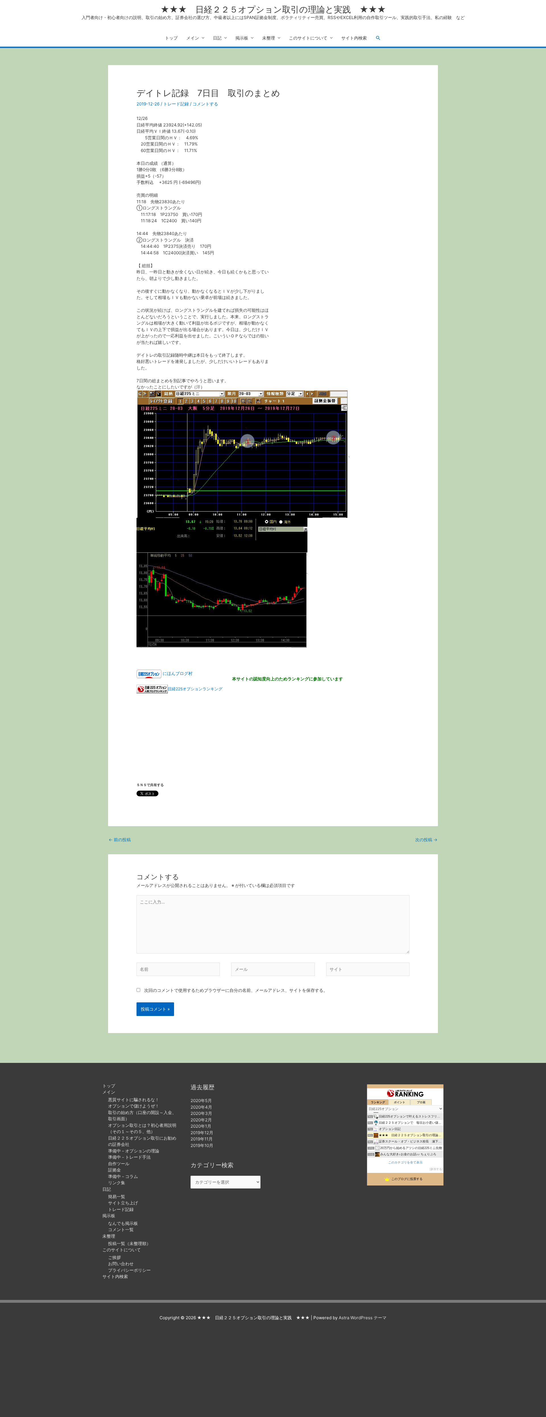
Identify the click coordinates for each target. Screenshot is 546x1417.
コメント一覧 (121, 1229)
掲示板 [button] (241, 38)
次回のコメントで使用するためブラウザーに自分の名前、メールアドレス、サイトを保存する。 (236, 990)
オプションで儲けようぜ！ (133, 1106)
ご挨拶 (114, 1257)
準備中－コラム (123, 1176)
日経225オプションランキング (195, 689)
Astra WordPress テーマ (362, 1317)
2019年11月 (202, 1139)
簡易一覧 (116, 1196)
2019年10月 (202, 1145)
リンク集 (116, 1182)
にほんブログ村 (178, 673)
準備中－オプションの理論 (133, 1151)
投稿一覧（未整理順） (129, 1243)
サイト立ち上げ (123, 1203)
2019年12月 (202, 1132)
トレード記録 (176, 104)
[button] (378, 38)
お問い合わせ (121, 1263)
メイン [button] (192, 38)
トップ (171, 38)
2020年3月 (201, 1113)
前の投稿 (120, 839)
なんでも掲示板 (123, 1223)
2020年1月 (201, 1126)
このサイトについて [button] (308, 38)
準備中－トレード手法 (129, 1157)
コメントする (205, 104)
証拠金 (114, 1170)
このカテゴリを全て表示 (405, 1162)
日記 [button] (217, 38)
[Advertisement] (343, 162)
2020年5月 (201, 1100)
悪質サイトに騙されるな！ (133, 1099)
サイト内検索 (354, 38)
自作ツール (118, 1163)
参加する (436, 1169)
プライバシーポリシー (129, 1270)
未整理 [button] (268, 38)
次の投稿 (426, 839)
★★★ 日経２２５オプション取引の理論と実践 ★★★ (273, 9)
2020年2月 (201, 1120)
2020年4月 (201, 1107)
